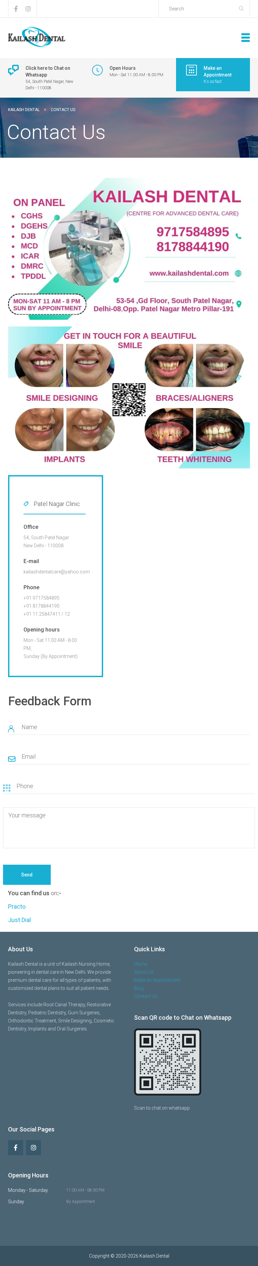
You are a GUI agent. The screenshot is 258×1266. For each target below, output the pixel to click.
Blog (139, 988)
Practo (17, 906)
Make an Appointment (157, 980)
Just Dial (19, 919)
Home (140, 964)
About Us (144, 972)
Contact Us (146, 996)
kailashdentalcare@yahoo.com (57, 571)
